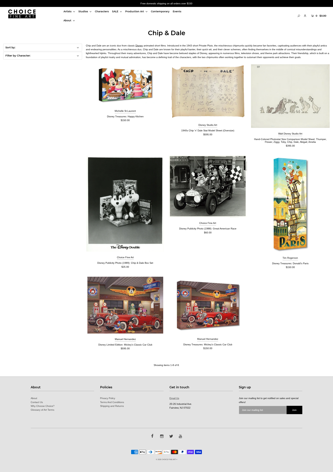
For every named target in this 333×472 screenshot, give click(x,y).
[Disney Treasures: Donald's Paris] (290, 203)
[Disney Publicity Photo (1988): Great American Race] (207, 186)
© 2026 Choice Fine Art (166, 459)
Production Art (135, 11)
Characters (102, 11)
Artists (67, 11)
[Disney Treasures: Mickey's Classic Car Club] (207, 305)
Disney (139, 45)
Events (177, 11)
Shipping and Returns (112, 406)
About (67, 20)
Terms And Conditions (112, 402)
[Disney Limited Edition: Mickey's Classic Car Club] (125, 305)
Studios (83, 11)
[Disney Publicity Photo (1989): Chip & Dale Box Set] (125, 203)
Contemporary (160, 11)
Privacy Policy (107, 398)
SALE (115, 11)
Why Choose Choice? (42, 406)
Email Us (174, 398)
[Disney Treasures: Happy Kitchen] (125, 84)
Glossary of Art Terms (42, 409)
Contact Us (37, 402)
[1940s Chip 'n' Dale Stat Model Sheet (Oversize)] (207, 91)
